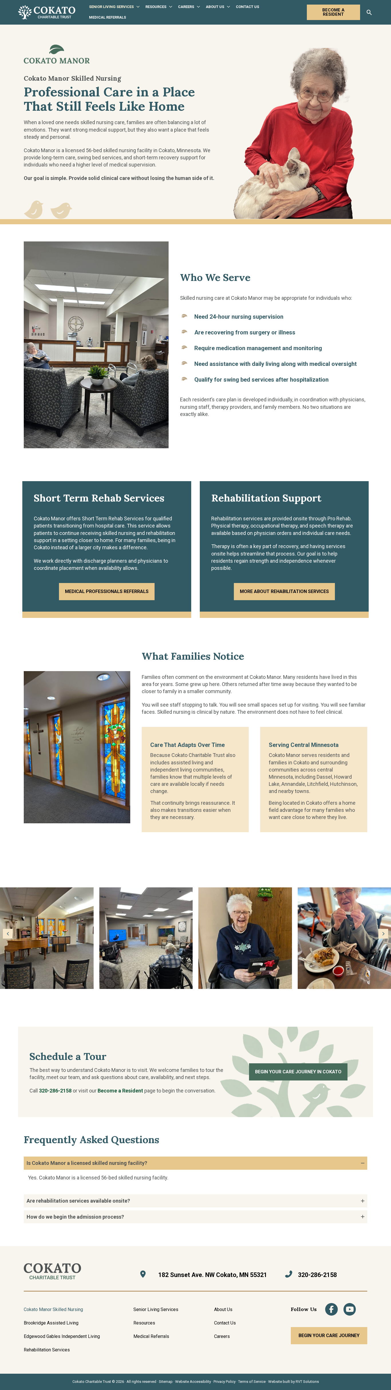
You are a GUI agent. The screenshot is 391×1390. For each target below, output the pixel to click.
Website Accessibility (193, 1381)
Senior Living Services (155, 1309)
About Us (223, 1309)
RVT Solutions (307, 1381)
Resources (144, 1323)
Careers (222, 1336)
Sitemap (166, 1381)
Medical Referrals (151, 1336)
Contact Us (225, 1323)
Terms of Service (252, 1381)
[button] (137, 7)
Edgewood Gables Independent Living (62, 1336)
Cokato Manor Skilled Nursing (53, 1309)
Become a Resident (120, 1091)
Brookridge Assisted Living (51, 1323)
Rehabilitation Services (47, 1350)
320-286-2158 (55, 1091)
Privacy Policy (225, 1381)
